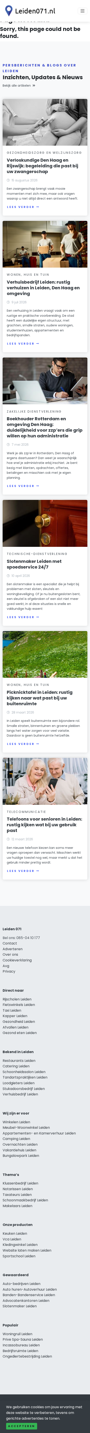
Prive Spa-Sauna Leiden (23, 1339)
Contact (10, 943)
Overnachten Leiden (20, 1144)
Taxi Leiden (12, 1010)
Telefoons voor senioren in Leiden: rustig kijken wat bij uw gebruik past (44, 825)
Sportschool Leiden (19, 1256)
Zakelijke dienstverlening (34, 411)
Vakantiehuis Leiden (19, 1150)
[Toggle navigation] (82, 11)
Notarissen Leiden (18, 1188)
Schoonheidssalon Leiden (24, 1071)
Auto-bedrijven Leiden (21, 1283)
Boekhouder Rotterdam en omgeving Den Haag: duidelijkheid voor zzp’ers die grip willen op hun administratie (45, 427)
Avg (6, 965)
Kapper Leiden (15, 1015)
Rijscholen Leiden (17, 999)
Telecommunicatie (26, 812)
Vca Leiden (12, 1239)
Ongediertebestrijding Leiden (27, 1356)
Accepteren (21, 1426)
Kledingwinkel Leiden (20, 1244)
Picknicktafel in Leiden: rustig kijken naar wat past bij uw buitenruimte (40, 698)
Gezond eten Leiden (20, 1032)
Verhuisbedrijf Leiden (20, 1094)
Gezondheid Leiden (19, 1021)
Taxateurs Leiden (17, 1194)
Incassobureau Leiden (21, 1345)
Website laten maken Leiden (27, 1250)
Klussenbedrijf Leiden (20, 1183)
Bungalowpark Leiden (21, 1155)
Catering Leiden (16, 1066)
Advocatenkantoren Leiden (26, 1300)
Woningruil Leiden (17, 1333)
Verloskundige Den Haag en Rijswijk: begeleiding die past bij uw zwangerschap (42, 166)
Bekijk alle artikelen (17, 85)
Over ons (10, 954)
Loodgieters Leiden (19, 1083)
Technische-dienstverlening (37, 554)
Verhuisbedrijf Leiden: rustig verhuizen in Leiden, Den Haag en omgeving (43, 288)
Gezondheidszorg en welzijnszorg (44, 152)
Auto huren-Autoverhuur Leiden (30, 1289)
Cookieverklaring (17, 960)
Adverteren (12, 949)
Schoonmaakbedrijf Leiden (25, 1200)
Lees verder (21, 207)
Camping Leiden (16, 1138)
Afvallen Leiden (15, 1027)
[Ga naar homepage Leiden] (29, 11)
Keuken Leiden (15, 1233)
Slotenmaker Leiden (20, 1306)
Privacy (9, 971)
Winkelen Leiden (16, 1122)
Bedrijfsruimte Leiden (20, 1350)
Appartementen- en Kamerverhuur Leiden (39, 1133)
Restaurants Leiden (19, 1060)
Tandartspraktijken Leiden (25, 1077)
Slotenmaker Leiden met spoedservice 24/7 (34, 564)
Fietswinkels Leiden (19, 1004)
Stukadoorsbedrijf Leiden (24, 1088)
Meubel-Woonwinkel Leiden (26, 1127)
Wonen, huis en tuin (28, 274)
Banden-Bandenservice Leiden (29, 1294)
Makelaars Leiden (17, 1205)
